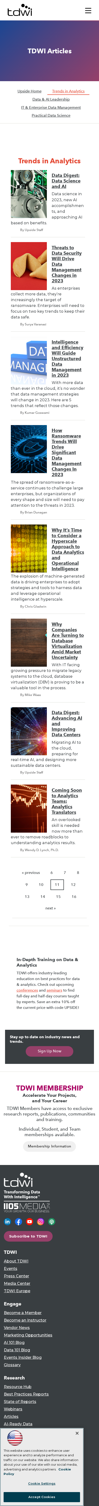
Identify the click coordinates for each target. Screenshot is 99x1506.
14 (42, 896)
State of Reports (20, 1401)
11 (57, 884)
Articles (11, 1416)
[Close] (77, 1433)
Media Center (17, 1283)
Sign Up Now (50, 1051)
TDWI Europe (17, 1291)
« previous (31, 872)
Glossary (12, 1365)
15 (58, 896)
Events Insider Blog (23, 1357)
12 (73, 884)
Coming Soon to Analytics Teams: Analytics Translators (67, 801)
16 (74, 896)
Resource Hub (17, 1386)
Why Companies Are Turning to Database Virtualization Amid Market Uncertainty (68, 641)
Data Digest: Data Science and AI (66, 181)
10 (41, 884)
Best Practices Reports (26, 1394)
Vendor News (17, 1327)
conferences (27, 990)
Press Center (16, 1276)
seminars (54, 990)
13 (27, 896)
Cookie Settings (42, 1483)
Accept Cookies (41, 1497)
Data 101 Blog (17, 1350)
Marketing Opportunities (28, 1335)
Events (10, 1268)
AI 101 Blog (14, 1342)
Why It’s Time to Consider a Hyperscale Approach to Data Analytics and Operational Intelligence (68, 549)
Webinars (13, 1409)
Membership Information (49, 1146)
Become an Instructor (25, 1320)
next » (50, 908)
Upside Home (30, 91)
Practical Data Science (51, 115)
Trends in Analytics (68, 91)
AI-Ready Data (18, 1424)
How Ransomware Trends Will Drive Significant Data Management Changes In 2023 (66, 452)
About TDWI (16, 1261)
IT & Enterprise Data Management (51, 107)
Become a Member (23, 1313)
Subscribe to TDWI (28, 1236)
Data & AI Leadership (51, 99)
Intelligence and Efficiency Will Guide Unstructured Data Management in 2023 (67, 358)
